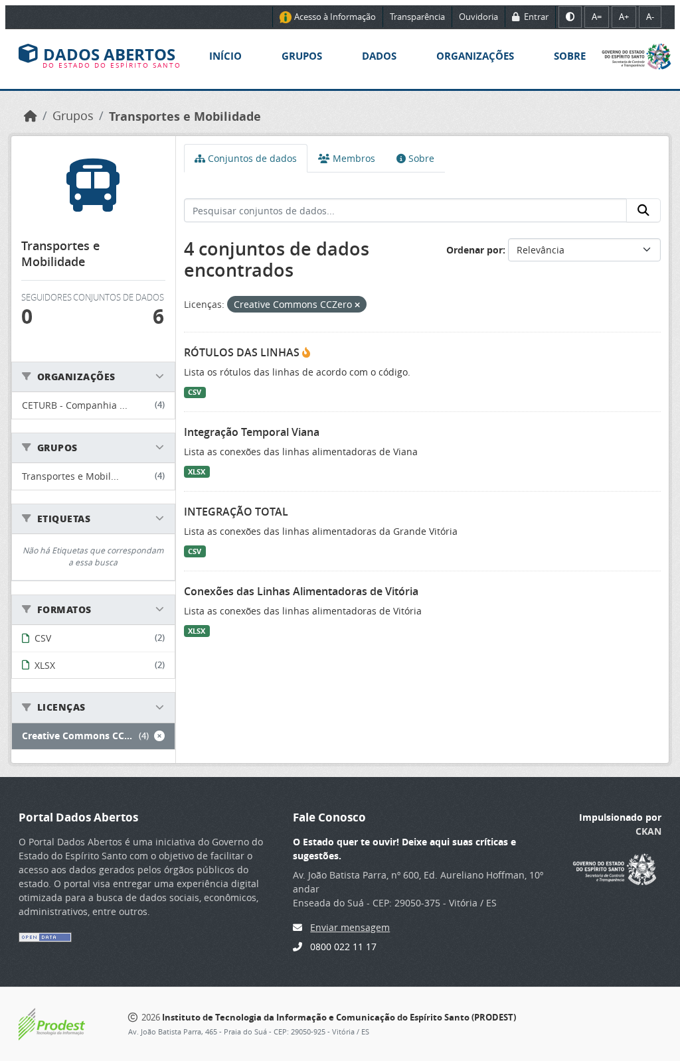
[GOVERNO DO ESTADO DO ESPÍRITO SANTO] (614, 867)
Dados (379, 56)
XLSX (196, 471)
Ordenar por (474, 250)
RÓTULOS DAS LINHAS (243, 352)
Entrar (535, 17)
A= (597, 17)
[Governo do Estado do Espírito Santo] (636, 55)
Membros (352, 158)
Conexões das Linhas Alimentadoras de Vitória (301, 591)
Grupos (302, 56)
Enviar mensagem (350, 927)
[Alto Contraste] (570, 17)
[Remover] (357, 305)
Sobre (570, 56)
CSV (194, 392)
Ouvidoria (478, 17)
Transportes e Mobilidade (185, 116)
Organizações (475, 56)
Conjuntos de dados (251, 158)
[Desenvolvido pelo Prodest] (52, 1023)
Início (225, 56)
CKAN (648, 831)
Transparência (417, 17)
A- (650, 17)
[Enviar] (643, 210)
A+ (624, 17)
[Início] (30, 115)
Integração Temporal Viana (251, 432)
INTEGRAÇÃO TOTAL (236, 511)
